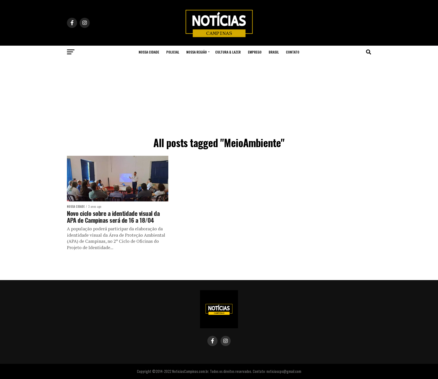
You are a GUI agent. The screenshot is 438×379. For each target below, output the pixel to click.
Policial (172, 52)
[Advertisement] (219, 96)
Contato (292, 52)
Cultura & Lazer (228, 52)
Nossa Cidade (149, 52)
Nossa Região (196, 52)
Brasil (274, 52)
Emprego (255, 52)
